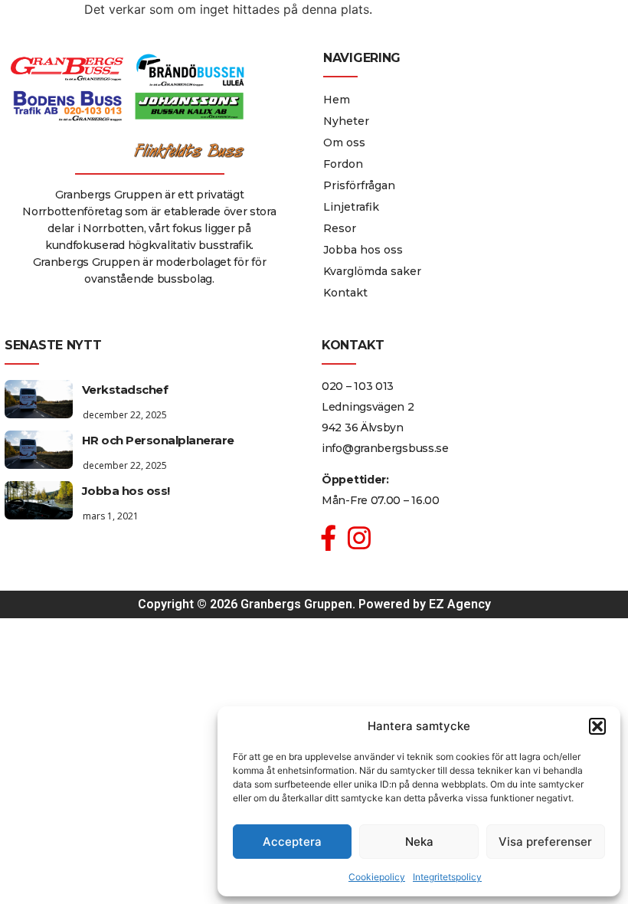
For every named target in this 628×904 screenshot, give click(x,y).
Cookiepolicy (376, 877)
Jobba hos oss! (126, 490)
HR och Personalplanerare (158, 440)
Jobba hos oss (363, 250)
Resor (339, 228)
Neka (419, 841)
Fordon (343, 164)
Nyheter (346, 121)
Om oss (344, 142)
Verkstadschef (125, 389)
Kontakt (345, 293)
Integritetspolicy (447, 877)
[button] (597, 726)
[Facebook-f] (328, 538)
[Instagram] (359, 538)
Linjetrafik (351, 207)
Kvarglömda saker (372, 271)
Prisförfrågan (359, 185)
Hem (336, 99)
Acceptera (292, 841)
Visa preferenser (545, 841)
